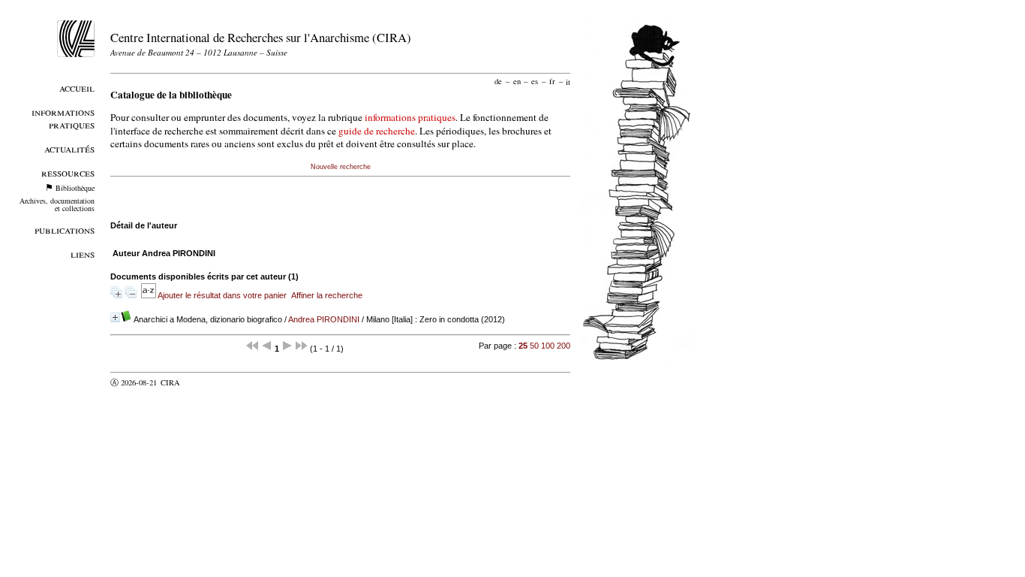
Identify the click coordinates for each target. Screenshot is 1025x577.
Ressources (68, 172)
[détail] (115, 317)
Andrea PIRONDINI (323, 319)
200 (563, 345)
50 (534, 345)
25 (523, 345)
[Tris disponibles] (149, 295)
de (498, 81)
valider (199, 382)
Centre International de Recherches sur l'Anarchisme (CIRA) (260, 37)
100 (548, 345)
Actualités (69, 148)
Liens (83, 253)
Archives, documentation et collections (57, 204)
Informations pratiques (63, 117)
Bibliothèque (75, 188)
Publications (65, 229)
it (568, 81)
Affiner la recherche (326, 295)
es (534, 81)
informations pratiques (410, 117)
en (517, 81)
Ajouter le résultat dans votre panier (222, 295)
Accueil (77, 87)
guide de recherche (376, 130)
